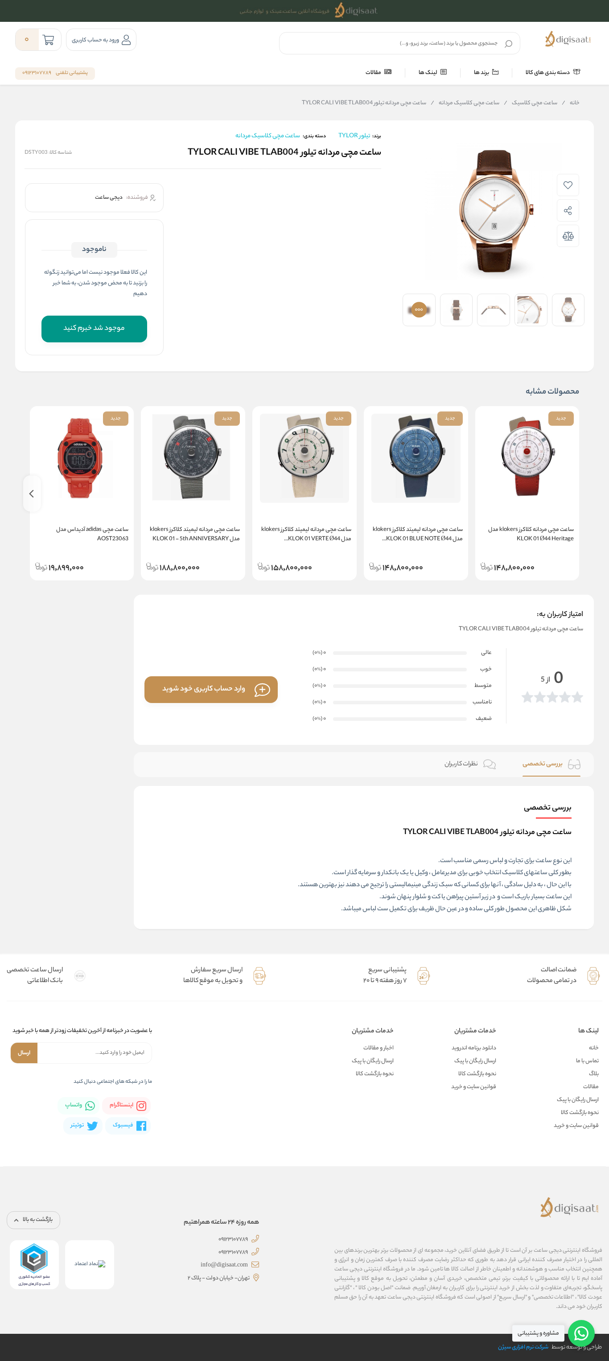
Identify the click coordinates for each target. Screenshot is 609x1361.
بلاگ (594, 1074)
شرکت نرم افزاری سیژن (523, 1347)
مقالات (374, 73)
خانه (571, 103)
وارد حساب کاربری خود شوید (203, 689)
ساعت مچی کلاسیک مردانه (465, 103)
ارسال (24, 1053)
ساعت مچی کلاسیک (530, 103)
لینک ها (428, 73)
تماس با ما (587, 1061)
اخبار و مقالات (378, 1048)
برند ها (482, 73)
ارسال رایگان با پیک (578, 1100)
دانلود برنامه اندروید (474, 1048)
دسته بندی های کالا (548, 73)
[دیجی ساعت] (567, 39)
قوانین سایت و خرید (576, 1126)
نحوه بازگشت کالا (580, 1113)
